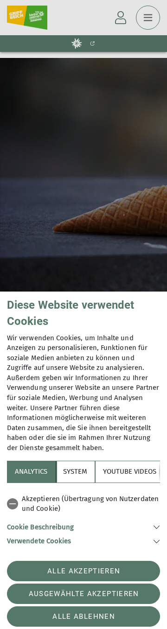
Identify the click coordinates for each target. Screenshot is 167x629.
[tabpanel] (83, 518)
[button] (83, 526)
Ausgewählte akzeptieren (84, 594)
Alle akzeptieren (83, 571)
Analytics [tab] (31, 471)
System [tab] (75, 471)
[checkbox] (83, 504)
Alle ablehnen (83, 616)
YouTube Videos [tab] (129, 471)
